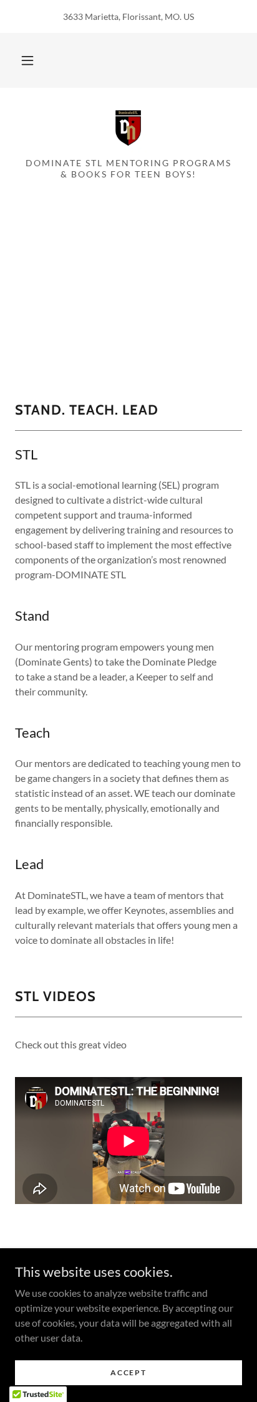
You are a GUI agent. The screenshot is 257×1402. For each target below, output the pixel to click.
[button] (27, 60)
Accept (128, 1372)
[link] (128, 128)
